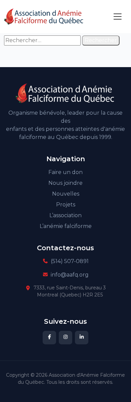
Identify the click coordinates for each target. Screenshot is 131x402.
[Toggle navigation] (117, 16)
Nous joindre (65, 183)
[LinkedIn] (81, 337)
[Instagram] (65, 337)
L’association (65, 215)
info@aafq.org (70, 274)
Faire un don (65, 172)
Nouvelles (65, 194)
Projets (65, 204)
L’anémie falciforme (66, 226)
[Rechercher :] (42, 40)
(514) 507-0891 (70, 261)
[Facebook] (49, 337)
